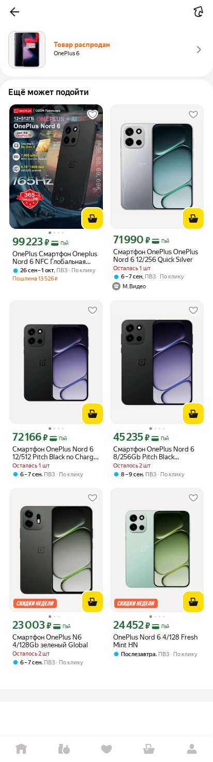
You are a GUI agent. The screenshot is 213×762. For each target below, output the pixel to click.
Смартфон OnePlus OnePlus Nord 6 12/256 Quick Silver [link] (155, 255)
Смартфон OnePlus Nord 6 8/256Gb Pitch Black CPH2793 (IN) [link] (153, 453)
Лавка (63, 749)
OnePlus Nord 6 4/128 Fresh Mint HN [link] (155, 641)
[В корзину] (92, 218)
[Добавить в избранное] (92, 114)
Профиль (192, 749)
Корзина (149, 749)
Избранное (106, 749)
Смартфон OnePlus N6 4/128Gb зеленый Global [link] (50, 641)
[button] (14, 12)
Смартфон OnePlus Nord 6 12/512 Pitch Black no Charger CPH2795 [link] (56, 453)
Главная (21, 749)
